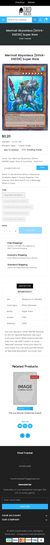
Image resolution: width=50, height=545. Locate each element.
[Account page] (40, 20)
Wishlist (31, 2)
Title (4, 190)
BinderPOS (39, 534)
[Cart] (46, 20)
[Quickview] (19, 426)
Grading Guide (34, 149)
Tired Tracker (25, 38)
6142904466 (25, 466)
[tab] (25, 286)
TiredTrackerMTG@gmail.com (25, 478)
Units (4, 226)
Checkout (20, 2)
